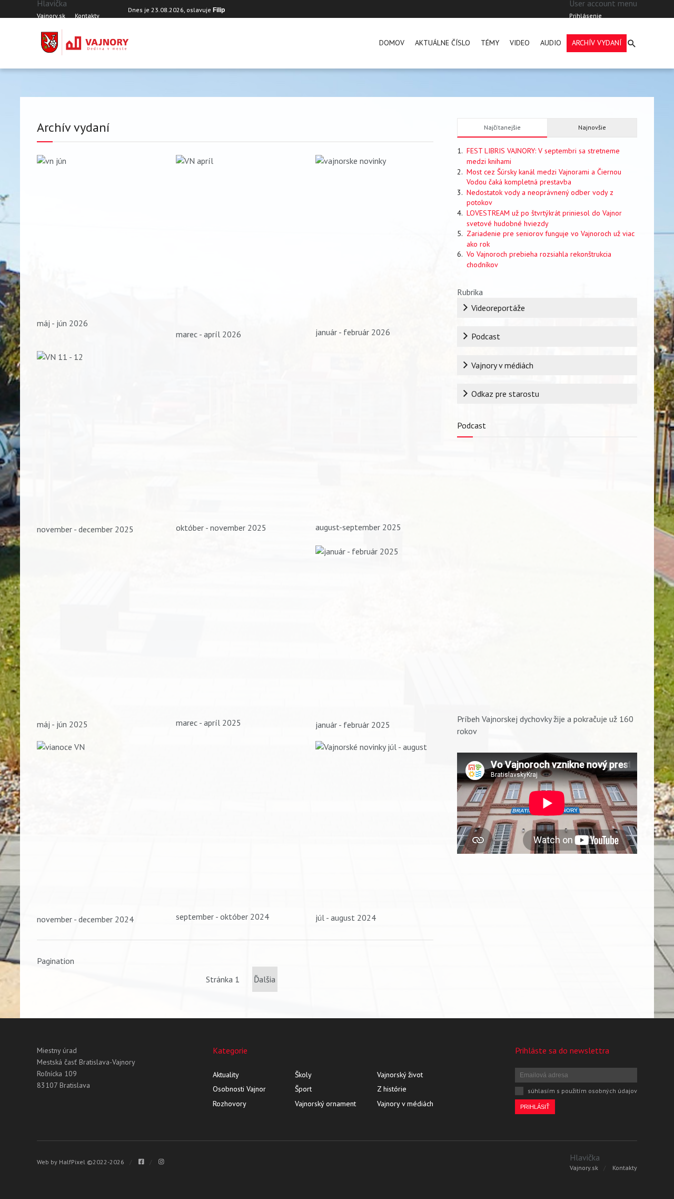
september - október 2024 (222, 916)
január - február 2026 (352, 332)
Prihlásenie (585, 16)
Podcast (485, 336)
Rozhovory (229, 1103)
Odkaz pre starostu (505, 393)
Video (520, 42)
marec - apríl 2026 (208, 334)
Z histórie (392, 1089)
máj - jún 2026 (62, 323)
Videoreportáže (498, 308)
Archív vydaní (596, 42)
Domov (391, 42)
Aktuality (226, 1074)
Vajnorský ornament (325, 1103)
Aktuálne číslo (442, 42)
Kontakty (87, 16)
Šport (303, 1089)
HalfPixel (72, 1162)
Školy (303, 1074)
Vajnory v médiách (502, 365)
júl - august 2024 (345, 917)
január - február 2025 (352, 724)
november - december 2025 (85, 529)
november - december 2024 (85, 919)
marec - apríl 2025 (208, 722)
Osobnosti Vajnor (239, 1089)
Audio (550, 42)
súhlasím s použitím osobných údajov (582, 1091)
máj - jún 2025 (62, 724)
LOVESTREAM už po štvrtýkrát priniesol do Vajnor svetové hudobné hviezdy (544, 218)
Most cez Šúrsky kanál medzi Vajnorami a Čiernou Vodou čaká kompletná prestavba (544, 177)
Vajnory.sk (51, 16)
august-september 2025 (358, 527)
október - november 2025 (221, 527)
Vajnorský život (400, 1074)
